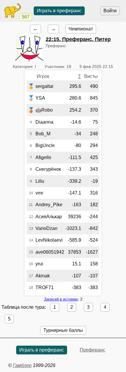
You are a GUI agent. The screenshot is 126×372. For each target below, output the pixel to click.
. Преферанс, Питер (78, 39)
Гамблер (22, 365)
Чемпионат (81, 28)
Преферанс (92, 349)
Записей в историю (61, 299)
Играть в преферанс (59, 10)
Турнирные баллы (63, 330)
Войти (110, 10)
